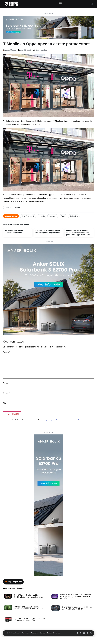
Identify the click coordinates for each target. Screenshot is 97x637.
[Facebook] (77, 633)
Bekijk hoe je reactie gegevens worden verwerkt (61, 420)
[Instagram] (87, 633)
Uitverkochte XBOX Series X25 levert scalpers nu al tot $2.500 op (28, 608)
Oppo (7, 207)
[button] (60, 3)
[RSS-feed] (91, 633)
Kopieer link (74, 216)
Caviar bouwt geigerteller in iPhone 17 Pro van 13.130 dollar (77, 608)
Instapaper (52, 216)
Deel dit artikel (11, 216)
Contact (42, 633)
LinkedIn (42, 216)
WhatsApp (25, 216)
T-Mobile (16, 207)
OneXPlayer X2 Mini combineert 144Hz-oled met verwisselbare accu (29, 596)
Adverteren (25, 633)
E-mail (63, 216)
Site (4, 403)
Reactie (6, 352)
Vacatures (34, 633)
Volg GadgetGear (15, 582)
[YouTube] (84, 633)
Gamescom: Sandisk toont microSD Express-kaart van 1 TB (30, 619)
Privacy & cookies (53, 633)
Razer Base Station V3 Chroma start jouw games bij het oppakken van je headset (75, 596)
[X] (81, 633)
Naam (6, 383)
